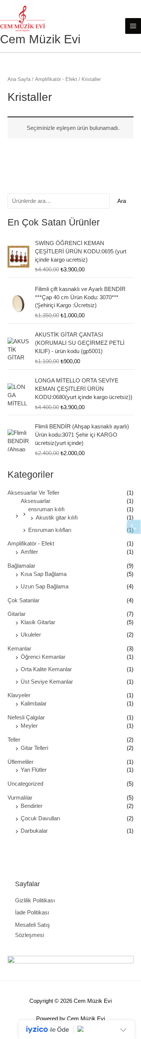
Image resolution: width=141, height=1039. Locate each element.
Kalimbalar (34, 704)
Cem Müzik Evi (40, 39)
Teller (14, 740)
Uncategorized (25, 784)
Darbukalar (34, 831)
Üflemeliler (20, 762)
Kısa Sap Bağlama (44, 574)
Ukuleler (31, 635)
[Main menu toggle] (133, 26)
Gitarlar (17, 614)
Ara (121, 201)
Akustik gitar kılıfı (57, 518)
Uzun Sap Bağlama (44, 586)
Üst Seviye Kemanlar (47, 682)
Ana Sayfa (19, 79)
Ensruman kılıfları (49, 530)
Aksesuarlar (35, 501)
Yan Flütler (34, 770)
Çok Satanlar (23, 600)
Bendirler (31, 806)
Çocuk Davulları (40, 818)
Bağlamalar (21, 566)
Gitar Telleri (34, 748)
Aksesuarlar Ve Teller (33, 493)
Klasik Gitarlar (38, 622)
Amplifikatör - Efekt (31, 544)
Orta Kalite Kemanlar (46, 669)
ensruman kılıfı (46, 509)
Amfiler (29, 552)
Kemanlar (19, 649)
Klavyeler (19, 695)
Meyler (29, 726)
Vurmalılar (20, 798)
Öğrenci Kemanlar (43, 657)
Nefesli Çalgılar (26, 718)
